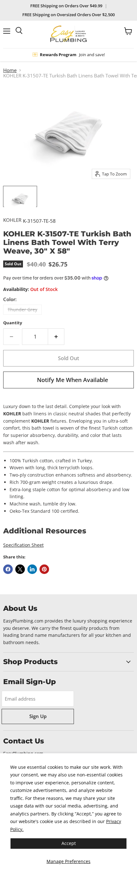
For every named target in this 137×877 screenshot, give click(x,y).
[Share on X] (20, 569)
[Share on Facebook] (8, 569)
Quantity (12, 322)
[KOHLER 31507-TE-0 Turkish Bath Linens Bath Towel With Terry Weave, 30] (20, 196)
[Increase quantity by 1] (56, 336)
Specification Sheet (23, 545)
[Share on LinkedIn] (32, 569)
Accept (68, 843)
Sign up (38, 716)
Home (10, 70)
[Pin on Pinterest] (44, 569)
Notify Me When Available (72, 380)
